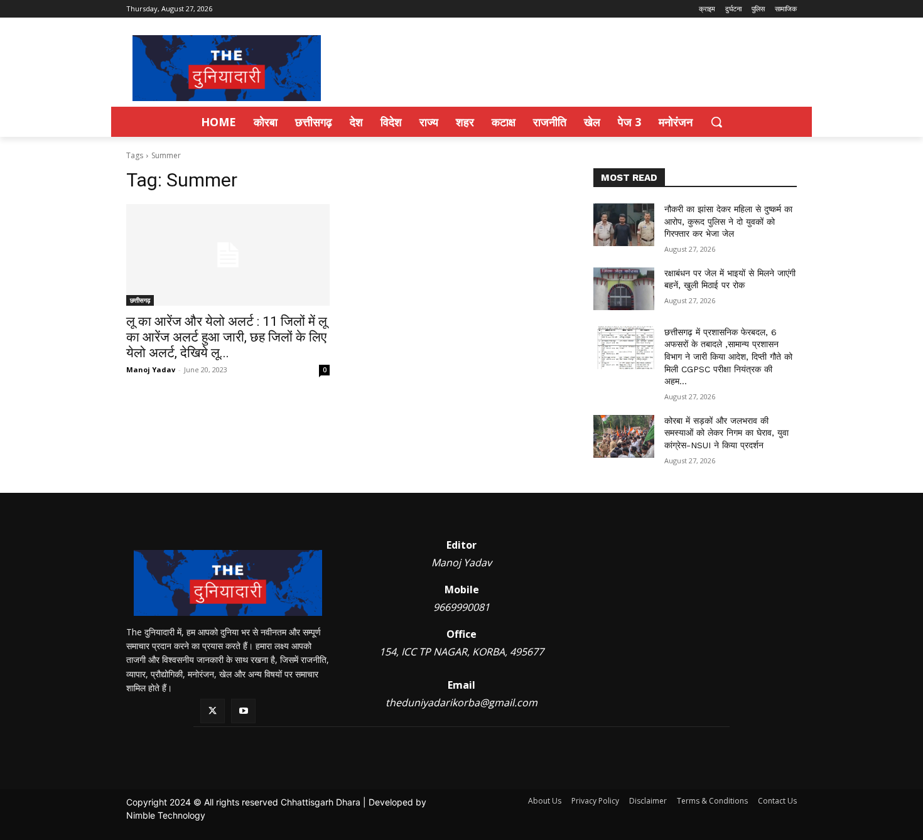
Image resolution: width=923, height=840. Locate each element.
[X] (212, 711)
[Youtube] (243, 711)
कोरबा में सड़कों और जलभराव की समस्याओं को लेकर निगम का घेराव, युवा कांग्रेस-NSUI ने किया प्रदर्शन (726, 433)
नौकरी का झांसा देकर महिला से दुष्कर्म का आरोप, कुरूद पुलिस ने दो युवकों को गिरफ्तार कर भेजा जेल (728, 221)
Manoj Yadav (150, 369)
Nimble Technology (165, 815)
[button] (716, 122)
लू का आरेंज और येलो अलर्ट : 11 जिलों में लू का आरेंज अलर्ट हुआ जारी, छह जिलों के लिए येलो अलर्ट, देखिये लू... (226, 337)
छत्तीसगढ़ (140, 300)
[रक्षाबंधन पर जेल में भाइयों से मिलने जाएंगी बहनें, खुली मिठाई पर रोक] (623, 288)
